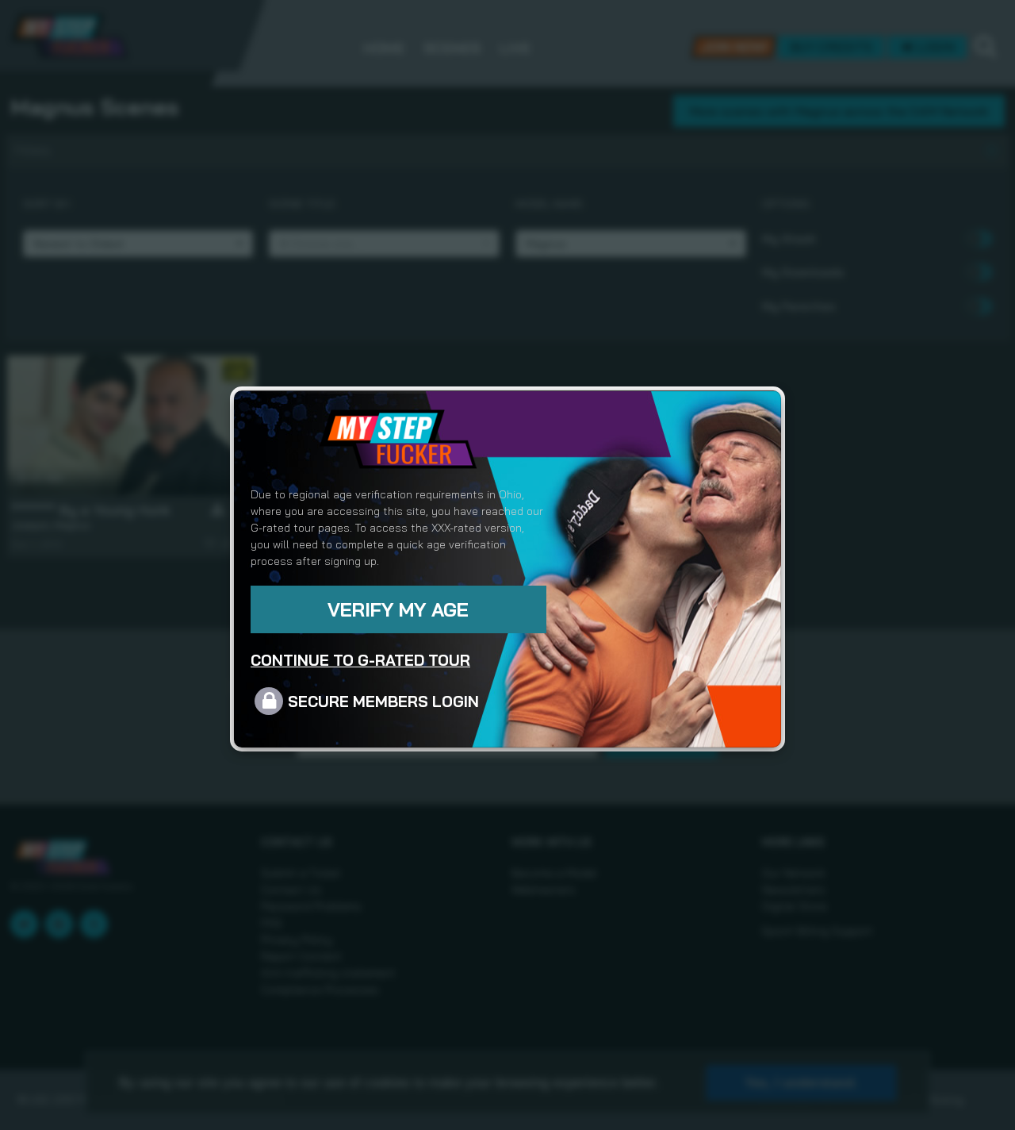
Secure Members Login (383, 701)
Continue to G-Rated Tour (360, 660)
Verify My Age (398, 609)
